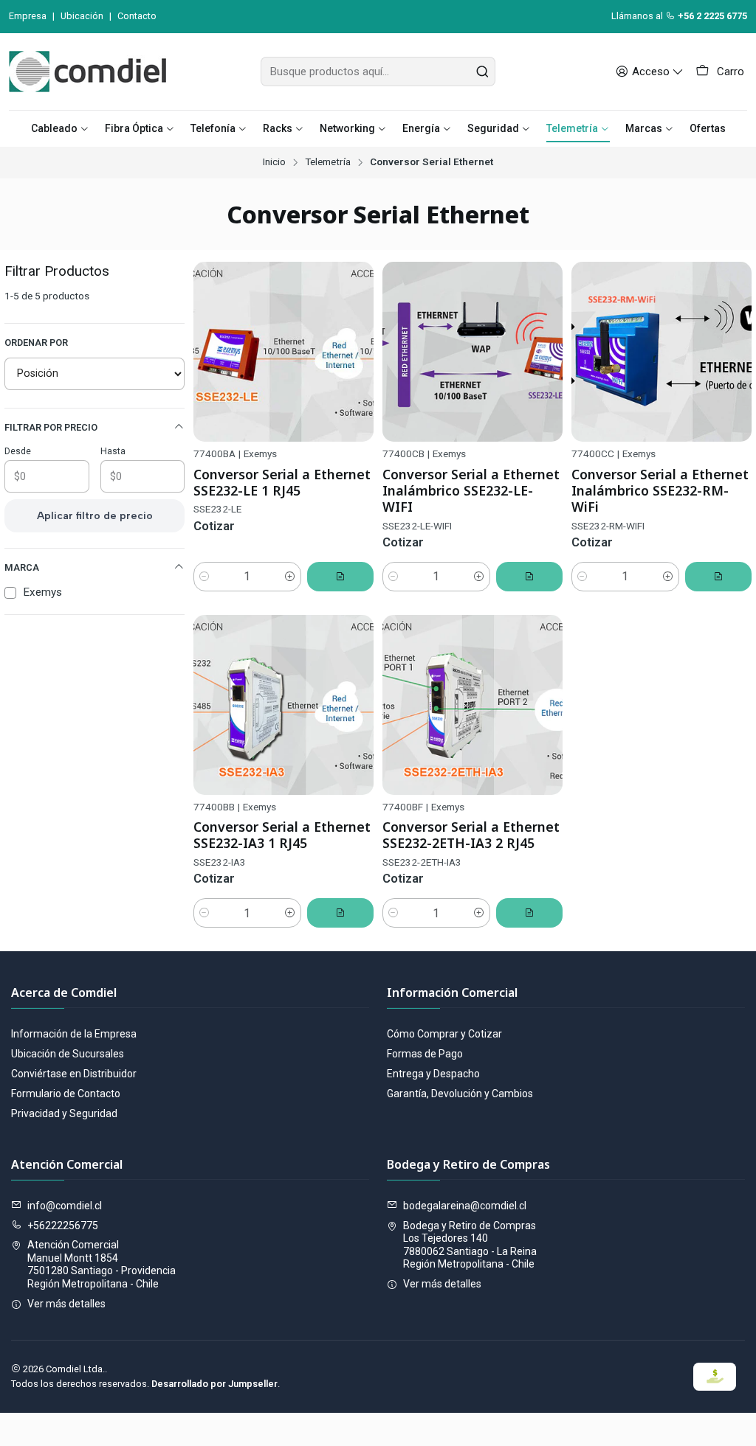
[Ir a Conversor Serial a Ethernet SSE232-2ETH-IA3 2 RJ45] (472, 705)
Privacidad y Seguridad (64, 1113)
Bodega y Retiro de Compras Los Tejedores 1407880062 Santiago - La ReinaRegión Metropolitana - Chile (470, 1245)
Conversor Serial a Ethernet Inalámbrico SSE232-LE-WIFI (471, 490)
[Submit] (482, 71)
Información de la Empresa (74, 1034)
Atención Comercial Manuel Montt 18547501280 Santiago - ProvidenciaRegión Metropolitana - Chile (101, 1264)
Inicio (274, 162)
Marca (21, 567)
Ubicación (82, 15)
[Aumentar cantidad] (290, 577)
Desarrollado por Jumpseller (214, 1383)
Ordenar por (36, 342)
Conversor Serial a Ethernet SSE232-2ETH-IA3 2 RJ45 (471, 835)
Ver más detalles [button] (66, 1304)
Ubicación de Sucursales (67, 1054)
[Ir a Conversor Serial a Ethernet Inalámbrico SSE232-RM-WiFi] (661, 352)
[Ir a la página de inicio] (87, 71)
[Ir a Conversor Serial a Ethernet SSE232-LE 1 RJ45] (283, 352)
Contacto (137, 15)
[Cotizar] (340, 576)
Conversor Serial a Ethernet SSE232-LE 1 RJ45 (282, 482)
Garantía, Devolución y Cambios (460, 1093)
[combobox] (378, 71)
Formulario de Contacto (65, 1093)
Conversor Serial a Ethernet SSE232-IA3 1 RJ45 (282, 835)
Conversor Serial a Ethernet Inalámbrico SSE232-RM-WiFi (660, 490)
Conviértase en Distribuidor (74, 1074)
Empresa (28, 15)
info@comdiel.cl (64, 1206)
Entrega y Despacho (433, 1074)
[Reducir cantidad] (204, 577)
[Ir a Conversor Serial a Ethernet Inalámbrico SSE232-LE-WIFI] (472, 352)
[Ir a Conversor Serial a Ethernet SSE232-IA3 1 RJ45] (283, 705)
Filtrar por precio (50, 427)
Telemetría (328, 162)
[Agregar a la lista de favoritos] (356, 351)
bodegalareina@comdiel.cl (464, 1206)
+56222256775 (62, 1225)
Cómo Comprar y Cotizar (444, 1034)
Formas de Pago (425, 1054)
